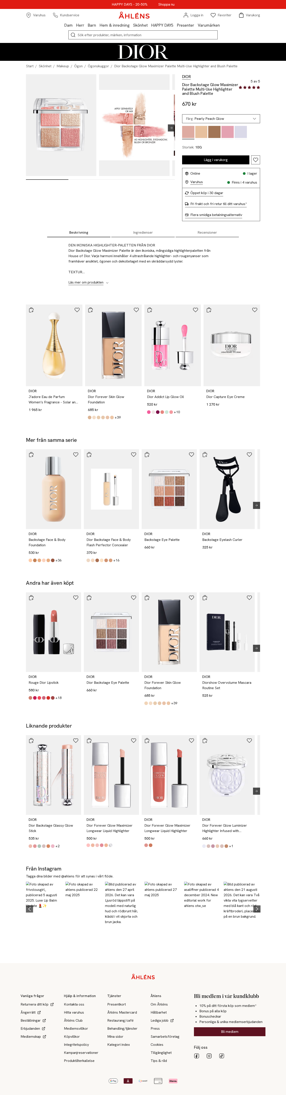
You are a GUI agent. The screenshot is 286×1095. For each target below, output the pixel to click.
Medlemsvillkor (76, 1028)
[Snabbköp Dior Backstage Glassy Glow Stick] (31, 740)
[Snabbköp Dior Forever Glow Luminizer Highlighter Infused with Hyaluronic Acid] (205, 740)
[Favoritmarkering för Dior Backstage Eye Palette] (133, 597)
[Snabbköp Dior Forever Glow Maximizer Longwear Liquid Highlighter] (89, 740)
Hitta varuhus (74, 1012)
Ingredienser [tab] (143, 232)
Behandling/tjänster (122, 1028)
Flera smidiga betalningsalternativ (216, 215)
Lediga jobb (159, 1020)
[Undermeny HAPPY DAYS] (175, 25)
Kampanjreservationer (81, 1052)
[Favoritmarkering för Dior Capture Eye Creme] (254, 310)
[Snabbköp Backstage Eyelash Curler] (205, 454)
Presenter (185, 25)
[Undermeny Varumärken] (222, 25)
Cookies (157, 1044)
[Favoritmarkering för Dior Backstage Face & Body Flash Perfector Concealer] (133, 454)
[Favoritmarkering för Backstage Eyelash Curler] (249, 454)
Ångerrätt (28, 1012)
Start (30, 66)
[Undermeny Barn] (98, 25)
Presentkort (116, 1004)
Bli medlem (229, 1031)
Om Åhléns (159, 1004)
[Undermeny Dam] (74, 25)
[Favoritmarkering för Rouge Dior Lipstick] (75, 597)
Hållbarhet (159, 1012)
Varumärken (209, 25)
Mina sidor (115, 1036)
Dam (68, 25)
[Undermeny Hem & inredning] (131, 25)
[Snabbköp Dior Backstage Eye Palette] (89, 597)
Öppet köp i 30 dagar (206, 193)
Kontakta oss (74, 1004)
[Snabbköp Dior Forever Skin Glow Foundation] (90, 310)
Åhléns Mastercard (122, 1012)
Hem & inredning (115, 25)
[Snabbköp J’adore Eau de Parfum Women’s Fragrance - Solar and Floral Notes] (31, 310)
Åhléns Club (73, 1020)
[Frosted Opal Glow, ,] (241, 133)
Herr (80, 25)
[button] (44, 908)
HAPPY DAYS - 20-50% (129, 4)
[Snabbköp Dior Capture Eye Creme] (209, 310)
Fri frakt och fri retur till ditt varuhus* (218, 204)
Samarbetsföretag (165, 1036)
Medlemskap (31, 1036)
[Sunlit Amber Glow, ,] (214, 133)
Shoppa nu (166, 4)
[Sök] (73, 35)
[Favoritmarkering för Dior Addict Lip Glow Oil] (195, 310)
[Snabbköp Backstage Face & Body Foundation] (31, 454)
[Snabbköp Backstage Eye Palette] (147, 454)
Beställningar (31, 1020)
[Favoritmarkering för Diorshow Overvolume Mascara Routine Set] (249, 597)
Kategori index (118, 1044)
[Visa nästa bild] (169, 128)
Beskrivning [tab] (78, 232)
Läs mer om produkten (85, 282)
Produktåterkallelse (79, 1060)
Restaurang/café (120, 1020)
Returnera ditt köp (34, 1004)
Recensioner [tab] (207, 232)
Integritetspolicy (76, 1044)
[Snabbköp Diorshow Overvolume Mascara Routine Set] (205, 597)
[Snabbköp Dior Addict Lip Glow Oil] (149, 310)
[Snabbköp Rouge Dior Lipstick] (31, 597)
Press (155, 1028)
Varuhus (196, 182)
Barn (92, 25)
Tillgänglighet (161, 1052)
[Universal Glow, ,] (201, 133)
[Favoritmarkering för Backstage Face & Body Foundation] (75, 454)
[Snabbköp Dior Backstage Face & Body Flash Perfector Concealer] (89, 454)
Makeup (63, 66)
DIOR (186, 76)
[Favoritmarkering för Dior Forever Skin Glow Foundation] (136, 310)
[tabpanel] (143, 261)
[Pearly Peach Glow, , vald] (188, 133)
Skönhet (140, 25)
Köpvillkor (72, 1036)
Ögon (78, 66)
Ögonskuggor (98, 66)
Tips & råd (159, 1060)
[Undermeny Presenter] (196, 25)
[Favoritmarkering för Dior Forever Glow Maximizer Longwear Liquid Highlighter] (133, 740)
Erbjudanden (30, 1028)
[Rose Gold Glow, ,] (227, 133)
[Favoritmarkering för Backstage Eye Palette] (191, 454)
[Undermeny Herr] (86, 25)
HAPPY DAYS (162, 25)
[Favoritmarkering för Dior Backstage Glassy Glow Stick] (75, 740)
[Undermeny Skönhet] (149, 25)
